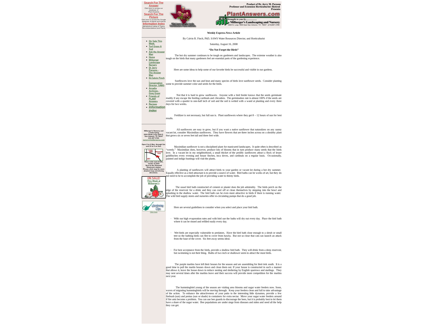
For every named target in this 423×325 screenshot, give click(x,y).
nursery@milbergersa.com (154, 140)
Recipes (153, 104)
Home (152, 57)
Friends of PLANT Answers (154, 99)
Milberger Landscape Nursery (154, 62)
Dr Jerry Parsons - (155, 71)
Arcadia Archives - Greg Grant (154, 91)
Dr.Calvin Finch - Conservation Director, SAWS (157, 82)
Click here (153, 212)
